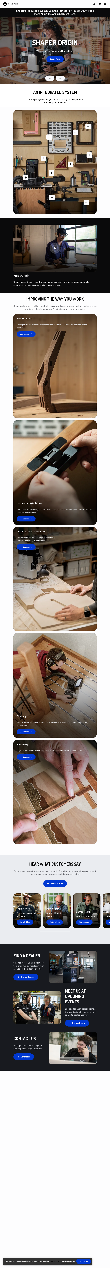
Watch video (25, 922)
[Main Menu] (105, 4)
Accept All (84, 1261)
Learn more (54, 1261)
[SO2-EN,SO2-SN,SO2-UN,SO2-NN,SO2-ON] (43, 158)
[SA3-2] (86, 202)
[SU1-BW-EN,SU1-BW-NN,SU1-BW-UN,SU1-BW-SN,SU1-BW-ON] (70, 164)
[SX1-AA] (75, 132)
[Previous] (49, 78)
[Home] (28, 4)
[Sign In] (94, 4)
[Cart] (99, 4)
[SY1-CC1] (51, 173)
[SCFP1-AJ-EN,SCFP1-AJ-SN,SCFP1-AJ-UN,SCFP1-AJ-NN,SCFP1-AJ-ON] (25, 177)
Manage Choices (68, 1261)
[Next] (60, 78)
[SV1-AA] (49, 137)
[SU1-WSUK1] (88, 126)
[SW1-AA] (52, 197)
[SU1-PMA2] (89, 155)
